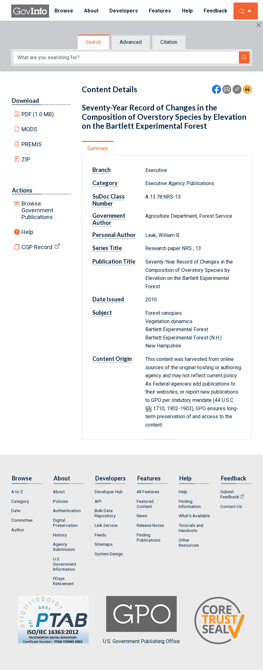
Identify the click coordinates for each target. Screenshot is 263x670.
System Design (109, 553)
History (60, 534)
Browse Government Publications (37, 210)
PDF (37, 114)
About (59, 491)
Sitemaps (104, 544)
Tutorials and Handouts (191, 528)
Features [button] (160, 11)
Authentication (67, 510)
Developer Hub (109, 491)
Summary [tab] (97, 148)
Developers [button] (123, 11)
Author (17, 529)
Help (27, 232)
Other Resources (189, 542)
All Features (148, 491)
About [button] (91, 11)
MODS (29, 129)
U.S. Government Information (64, 564)
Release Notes (150, 525)
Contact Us (231, 506)
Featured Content (145, 504)
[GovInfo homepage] (30, 11)
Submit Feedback (229, 494)
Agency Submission (64, 547)
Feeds (100, 534)
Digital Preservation (65, 523)
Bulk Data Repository (105, 513)
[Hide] (258, 25)
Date (15, 510)
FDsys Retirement (63, 581)
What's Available (194, 515)
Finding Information (190, 504)
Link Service (106, 525)
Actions (22, 190)
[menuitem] (64, 11)
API (98, 501)
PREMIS (31, 144)
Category (20, 501)
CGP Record (36, 247)
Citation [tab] (168, 42)
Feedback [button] (215, 11)
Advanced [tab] (131, 42)
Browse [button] (64, 11)
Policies (60, 501)
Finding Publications (148, 537)
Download (25, 100)
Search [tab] (93, 42)
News (142, 515)
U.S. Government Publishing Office (141, 641)
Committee (21, 520)
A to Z (17, 491)
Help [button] (187, 11)
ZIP (25, 159)
